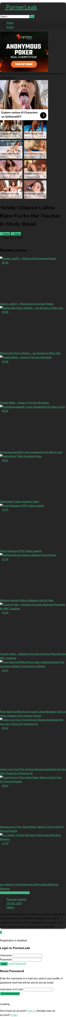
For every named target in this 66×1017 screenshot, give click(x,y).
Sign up (31, 1010)
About (6, 234)
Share (17, 234)
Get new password (9, 993)
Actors (10, 27)
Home (9, 23)
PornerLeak (20, 7)
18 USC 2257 (14, 903)
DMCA (10, 907)
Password (5, 959)
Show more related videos (15, 892)
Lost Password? (17, 963)
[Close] (1, 936)
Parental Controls (16, 899)
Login (3, 964)
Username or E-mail (11, 989)
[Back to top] (1, 932)
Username (6, 955)
